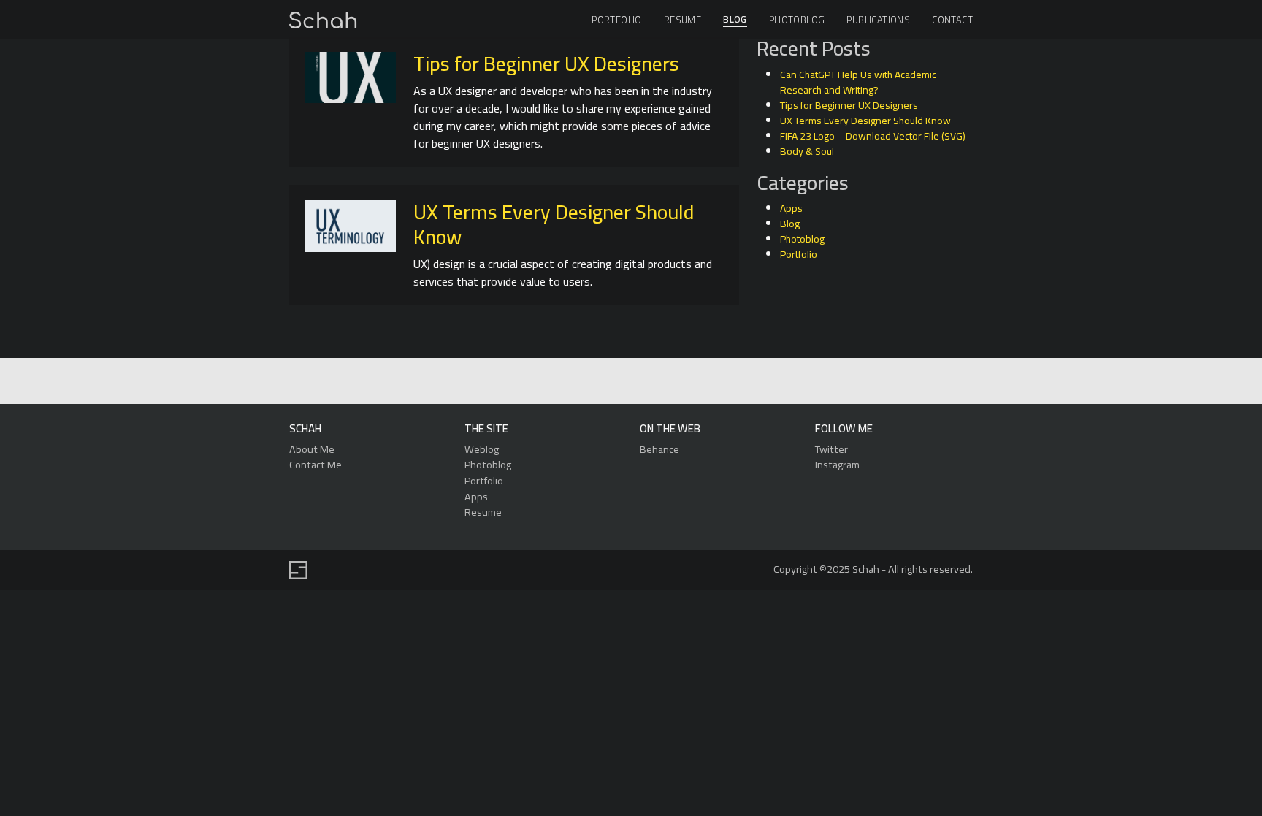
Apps (791, 208)
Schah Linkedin (560, 381)
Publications (878, 20)
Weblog (481, 449)
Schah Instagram (663, 381)
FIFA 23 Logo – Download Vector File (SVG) (872, 135)
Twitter (831, 449)
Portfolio (617, 20)
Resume (682, 20)
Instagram (837, 464)
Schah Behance (595, 381)
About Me (311, 449)
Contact (952, 20)
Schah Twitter (629, 381)
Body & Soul (807, 151)
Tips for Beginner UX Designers (546, 64)
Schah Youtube (696, 381)
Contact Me (315, 464)
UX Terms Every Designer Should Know (553, 224)
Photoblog (797, 20)
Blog (735, 19)
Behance (659, 449)
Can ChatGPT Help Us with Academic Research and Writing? (858, 82)
